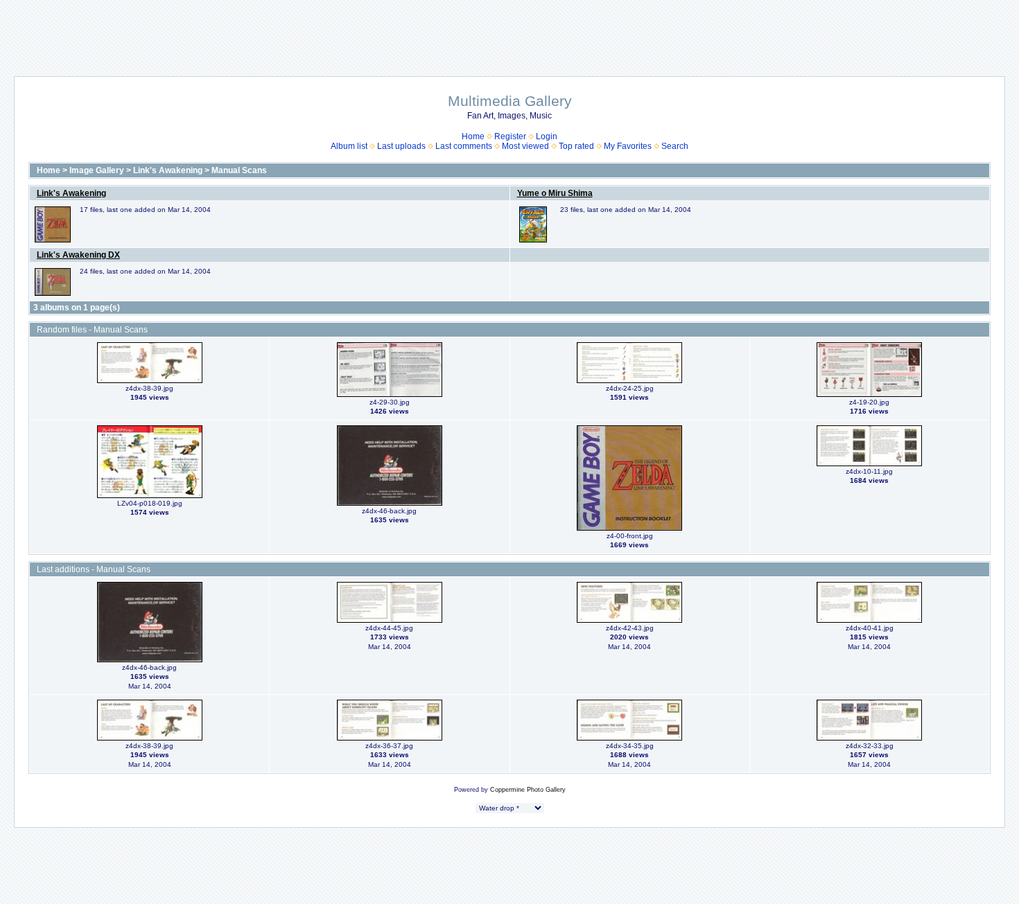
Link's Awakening (167, 170)
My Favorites (628, 146)
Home (473, 136)
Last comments (463, 146)
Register (510, 136)
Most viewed (525, 146)
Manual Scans (239, 170)
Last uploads (401, 146)
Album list (349, 146)
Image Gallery (96, 170)
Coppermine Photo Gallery (528, 789)
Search (674, 146)
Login (546, 136)
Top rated (576, 146)
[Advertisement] (509, 31)
